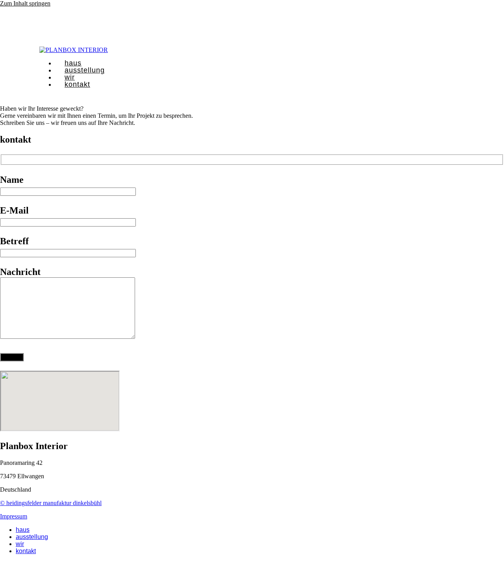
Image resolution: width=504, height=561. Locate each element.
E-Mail (14, 210)
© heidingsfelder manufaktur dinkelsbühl (51, 503)
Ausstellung (32, 536)
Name (12, 180)
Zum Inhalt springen (25, 3)
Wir (20, 544)
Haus (23, 529)
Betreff (14, 241)
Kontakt (26, 551)
